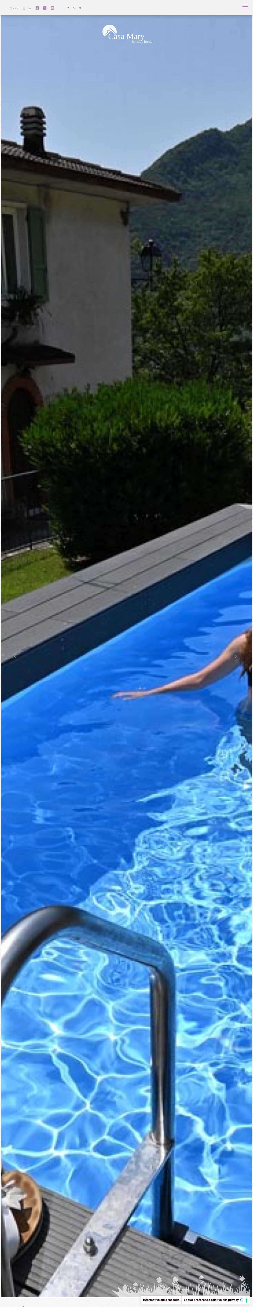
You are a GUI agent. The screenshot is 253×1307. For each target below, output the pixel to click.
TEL (28, 8)
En (74, 8)
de (80, 8)
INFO (16, 8)
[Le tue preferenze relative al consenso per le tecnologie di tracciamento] (246, 1300)
